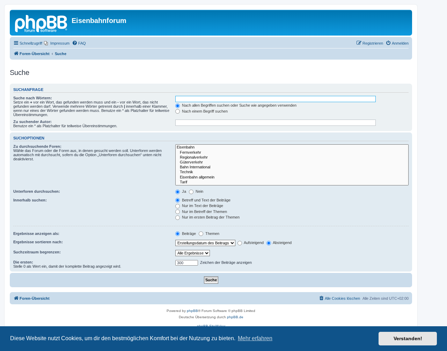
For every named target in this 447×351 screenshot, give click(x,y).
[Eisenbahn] (292, 147)
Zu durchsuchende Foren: (37, 146)
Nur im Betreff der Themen (204, 211)
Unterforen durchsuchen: (36, 191)
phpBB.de (235, 317)
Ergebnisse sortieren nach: (38, 242)
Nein (199, 191)
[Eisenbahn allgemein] (292, 177)
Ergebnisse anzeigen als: (36, 233)
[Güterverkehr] (292, 162)
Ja (183, 191)
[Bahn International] (292, 167)
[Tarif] (292, 182)
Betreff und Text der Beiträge (205, 200)
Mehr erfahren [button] (255, 338)
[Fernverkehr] (292, 152)
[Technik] (292, 172)
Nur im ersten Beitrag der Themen (210, 217)
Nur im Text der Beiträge (202, 206)
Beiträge (188, 233)
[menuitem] (56, 43)
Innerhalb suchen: (30, 200)
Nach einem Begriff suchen (204, 111)
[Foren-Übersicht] (42, 23)
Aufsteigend (253, 243)
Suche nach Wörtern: (32, 98)
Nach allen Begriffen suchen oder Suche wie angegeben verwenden (238, 105)
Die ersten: (23, 262)
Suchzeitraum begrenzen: (37, 252)
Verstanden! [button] (408, 338)
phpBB (192, 311)
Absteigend (282, 243)
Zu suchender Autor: (32, 122)
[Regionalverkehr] (292, 157)
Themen (211, 233)
